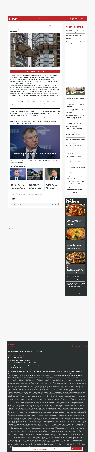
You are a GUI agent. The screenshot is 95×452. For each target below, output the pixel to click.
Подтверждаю (76, 449)
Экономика (48, 182)
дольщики (13, 194)
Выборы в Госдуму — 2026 (43, 19)
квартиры (30, 194)
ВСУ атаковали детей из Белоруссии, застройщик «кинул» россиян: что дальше (34, 186)
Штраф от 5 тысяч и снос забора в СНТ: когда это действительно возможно (74, 291)
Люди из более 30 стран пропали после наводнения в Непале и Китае (75, 162)
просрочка (38, 194)
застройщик (22, 194)
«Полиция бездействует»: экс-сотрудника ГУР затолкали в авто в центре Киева (75, 111)
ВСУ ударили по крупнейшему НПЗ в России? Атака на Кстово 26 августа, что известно (76, 284)
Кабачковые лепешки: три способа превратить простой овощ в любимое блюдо (75, 278)
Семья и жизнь (71, 218)
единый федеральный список (60, 377)
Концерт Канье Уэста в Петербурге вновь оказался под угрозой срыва (74, 151)
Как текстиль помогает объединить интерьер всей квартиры (73, 37)
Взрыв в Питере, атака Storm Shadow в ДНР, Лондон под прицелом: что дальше (75, 134)
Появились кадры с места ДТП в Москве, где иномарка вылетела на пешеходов (75, 104)
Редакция (10, 346)
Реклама (10, 348)
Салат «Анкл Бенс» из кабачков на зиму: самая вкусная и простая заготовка (74, 222)
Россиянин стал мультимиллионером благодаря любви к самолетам (74, 128)
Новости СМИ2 (11, 228)
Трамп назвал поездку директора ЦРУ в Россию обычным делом (75, 98)
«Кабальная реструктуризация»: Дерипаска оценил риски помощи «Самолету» (52, 187)
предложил (26, 160)
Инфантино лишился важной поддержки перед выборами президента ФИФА (75, 117)
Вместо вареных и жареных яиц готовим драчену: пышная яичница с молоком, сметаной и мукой (75, 246)
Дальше (74, 192)
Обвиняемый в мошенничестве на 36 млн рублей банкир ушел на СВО (75, 183)
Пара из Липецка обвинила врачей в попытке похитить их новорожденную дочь (74, 145)
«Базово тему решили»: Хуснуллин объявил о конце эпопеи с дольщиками (18, 186)
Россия (13, 182)
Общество (69, 241)
